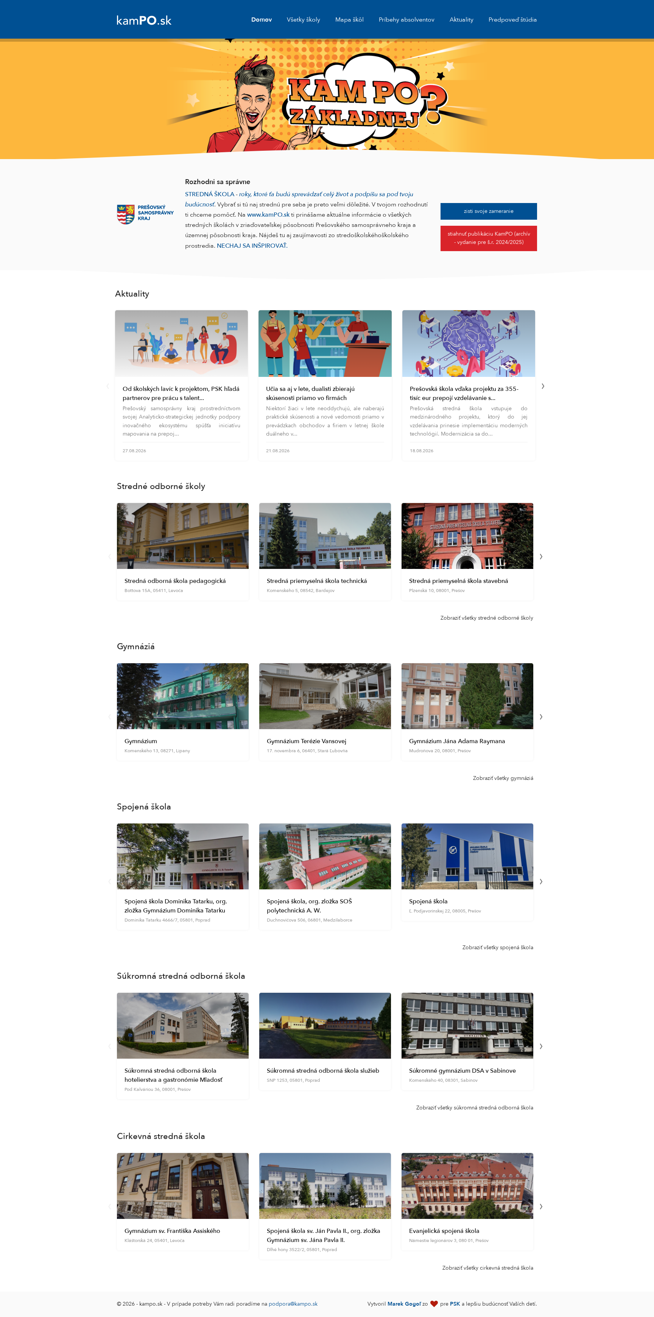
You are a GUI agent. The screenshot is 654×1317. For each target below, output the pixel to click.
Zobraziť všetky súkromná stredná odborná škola (474, 1107)
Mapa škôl (349, 20)
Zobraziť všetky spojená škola (497, 947)
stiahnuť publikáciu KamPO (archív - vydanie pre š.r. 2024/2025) (489, 238)
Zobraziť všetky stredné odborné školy (487, 618)
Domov (261, 20)
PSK (455, 1304)
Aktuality (461, 20)
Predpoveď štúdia (513, 20)
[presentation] (107, 385)
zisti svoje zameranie (489, 211)
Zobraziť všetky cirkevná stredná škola (487, 1268)
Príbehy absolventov (406, 20)
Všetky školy (303, 20)
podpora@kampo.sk (293, 1304)
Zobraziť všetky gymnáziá (503, 778)
